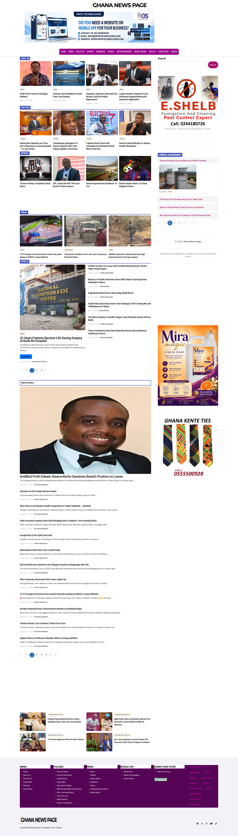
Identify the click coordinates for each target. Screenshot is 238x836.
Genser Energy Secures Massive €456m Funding (183, 160)
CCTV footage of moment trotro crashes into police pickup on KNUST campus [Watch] (59, 594)
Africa (92, 785)
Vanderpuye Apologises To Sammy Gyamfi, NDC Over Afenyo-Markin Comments (65, 146)
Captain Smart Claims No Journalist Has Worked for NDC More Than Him (100, 146)
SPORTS (90, 51)
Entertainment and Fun (55, 714)
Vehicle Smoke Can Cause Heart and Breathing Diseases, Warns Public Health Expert (117, 267)
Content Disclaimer (64, 775)
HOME (63, 51)
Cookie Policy (62, 779)
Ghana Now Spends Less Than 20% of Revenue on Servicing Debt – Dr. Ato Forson (35, 146)
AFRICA (111, 51)
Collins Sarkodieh (106, 273)
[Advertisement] (85, 199)
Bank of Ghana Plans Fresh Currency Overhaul (182, 207)
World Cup (195, 804)
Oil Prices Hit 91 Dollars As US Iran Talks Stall (181, 199)
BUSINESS (100, 51)
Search (162, 58)
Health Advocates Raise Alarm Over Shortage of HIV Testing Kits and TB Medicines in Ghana (119, 305)
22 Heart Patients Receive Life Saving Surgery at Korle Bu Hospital (51, 339)
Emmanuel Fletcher (39, 361)
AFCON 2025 (196, 767)
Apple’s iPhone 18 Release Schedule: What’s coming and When (49, 638)
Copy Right (27, 782)
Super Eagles (196, 799)
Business (94, 782)
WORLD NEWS (140, 51)
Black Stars (128, 772)
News (22, 89)
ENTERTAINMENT (124, 51)
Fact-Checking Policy (65, 792)
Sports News (95, 779)
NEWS (71, 51)
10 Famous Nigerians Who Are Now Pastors (66, 739)
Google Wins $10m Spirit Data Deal (36, 535)
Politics (23, 139)
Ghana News (104, 286)
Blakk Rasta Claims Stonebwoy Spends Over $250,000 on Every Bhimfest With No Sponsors (132, 722)
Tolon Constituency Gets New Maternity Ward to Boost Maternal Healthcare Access (117, 332)
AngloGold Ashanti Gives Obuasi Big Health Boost (110, 293)
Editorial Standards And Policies (69, 789)
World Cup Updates (131, 775)
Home (25, 772)
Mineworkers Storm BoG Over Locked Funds (40, 550)
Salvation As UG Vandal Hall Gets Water (38, 491)
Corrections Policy (64, 785)
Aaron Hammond (40, 499)
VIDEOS (174, 51)
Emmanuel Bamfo (41, 485)
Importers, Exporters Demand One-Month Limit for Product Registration (102, 96)
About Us (27, 775)
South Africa (196, 794)
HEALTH (152, 51)
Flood (208, 772)
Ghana (193, 778)
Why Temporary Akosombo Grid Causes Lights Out (43, 579)
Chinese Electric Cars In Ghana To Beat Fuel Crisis (42, 623)
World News (69, 250)
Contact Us (27, 779)
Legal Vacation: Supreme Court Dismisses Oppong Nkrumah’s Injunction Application (133, 96)
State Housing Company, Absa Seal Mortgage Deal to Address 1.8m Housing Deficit (58, 520)
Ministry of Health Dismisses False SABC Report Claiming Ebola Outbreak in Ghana (117, 281)
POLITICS (80, 51)
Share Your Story (164, 772)
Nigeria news (196, 788)
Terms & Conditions (65, 803)
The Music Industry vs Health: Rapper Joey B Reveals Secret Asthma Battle (119, 318)
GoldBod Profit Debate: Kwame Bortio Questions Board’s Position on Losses (71, 476)
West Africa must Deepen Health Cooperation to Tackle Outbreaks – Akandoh (55, 506)
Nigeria (207, 783)
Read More (25, 357)
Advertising (27, 789)
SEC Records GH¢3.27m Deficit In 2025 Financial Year (185, 215)
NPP (209, 788)
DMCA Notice (62, 799)
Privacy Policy (62, 772)
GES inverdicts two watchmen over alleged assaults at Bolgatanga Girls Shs (54, 564)
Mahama (194, 783)
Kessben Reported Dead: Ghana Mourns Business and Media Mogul (51, 608)
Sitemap (26, 785)
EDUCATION (163, 51)
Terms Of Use (62, 796)
